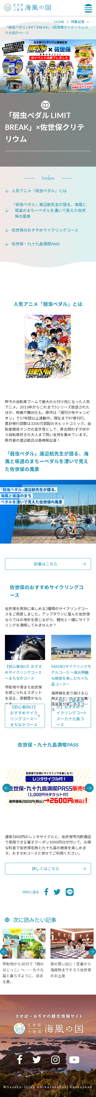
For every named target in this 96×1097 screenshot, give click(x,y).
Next (89, 788)
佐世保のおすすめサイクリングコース (45, 230)
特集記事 (78, 22)
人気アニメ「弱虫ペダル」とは (39, 190)
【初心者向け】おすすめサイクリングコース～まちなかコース (24, 716)
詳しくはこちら (45, 868)
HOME (59, 22)
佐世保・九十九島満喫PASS (36, 243)
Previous (6, 788)
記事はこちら (45, 564)
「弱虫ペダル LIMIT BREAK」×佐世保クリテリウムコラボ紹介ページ (46, 30)
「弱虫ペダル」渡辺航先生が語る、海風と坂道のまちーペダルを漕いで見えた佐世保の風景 (49, 210)
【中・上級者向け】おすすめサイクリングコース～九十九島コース (70, 713)
